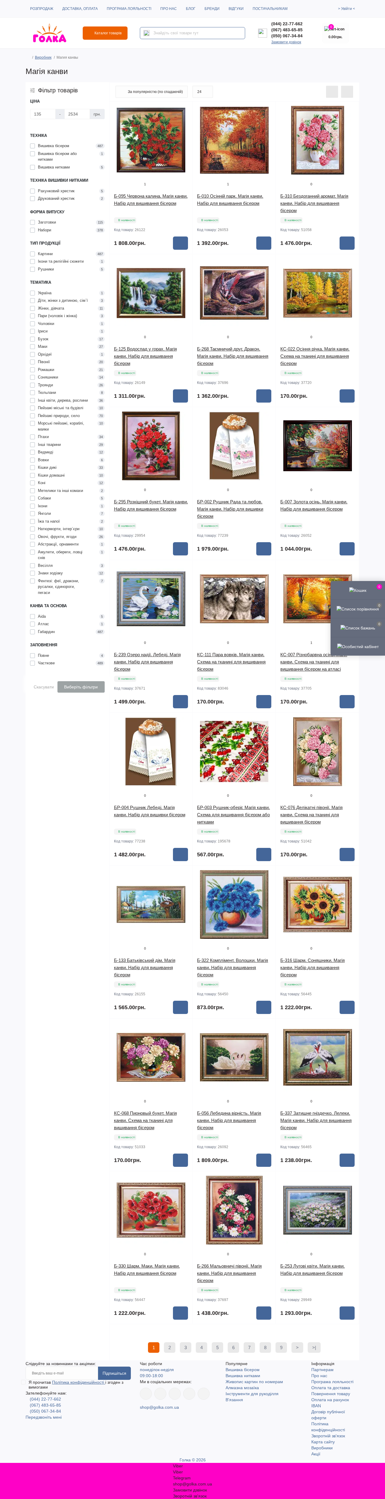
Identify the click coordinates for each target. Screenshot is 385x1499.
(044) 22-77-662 (287, 23)
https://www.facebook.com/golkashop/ (146, 1394)
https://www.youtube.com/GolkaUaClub (175, 1394)
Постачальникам (270, 9)
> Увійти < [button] (346, 9)
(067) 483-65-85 (287, 29)
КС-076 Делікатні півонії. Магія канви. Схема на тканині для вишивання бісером (311, 814)
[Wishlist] (183, 121)
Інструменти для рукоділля (252, 1393)
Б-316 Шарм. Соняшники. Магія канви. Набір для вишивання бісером (312, 967)
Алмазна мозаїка (242, 1387)
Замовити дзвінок (286, 42)
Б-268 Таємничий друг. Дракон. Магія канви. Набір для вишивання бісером (232, 356)
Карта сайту (323, 1441)
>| (314, 1347)
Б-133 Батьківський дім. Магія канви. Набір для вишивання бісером (144, 967)
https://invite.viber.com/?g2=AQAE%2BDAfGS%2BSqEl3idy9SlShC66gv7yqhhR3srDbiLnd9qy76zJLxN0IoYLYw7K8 (189, 1394)
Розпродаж (41, 9)
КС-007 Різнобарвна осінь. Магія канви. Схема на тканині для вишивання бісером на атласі (313, 662)
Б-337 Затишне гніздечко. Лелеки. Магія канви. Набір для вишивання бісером (316, 1120)
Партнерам (322, 1369)
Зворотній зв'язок (328, 1435)
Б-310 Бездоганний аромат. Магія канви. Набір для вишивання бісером (314, 203)
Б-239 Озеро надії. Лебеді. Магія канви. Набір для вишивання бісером (147, 662)
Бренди (212, 9)
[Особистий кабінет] (358, 646)
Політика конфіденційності (78, 1382)
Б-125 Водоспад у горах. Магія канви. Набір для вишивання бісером (145, 356)
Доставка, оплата (80, 9)
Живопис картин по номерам (254, 1381)
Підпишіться (114, 1373)
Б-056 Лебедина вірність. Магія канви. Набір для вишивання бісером (229, 1120)
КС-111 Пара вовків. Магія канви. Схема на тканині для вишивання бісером (231, 662)
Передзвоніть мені (44, 1417)
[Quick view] (183, 110)
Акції (315, 1453)
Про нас (168, 9)
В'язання (234, 1399)
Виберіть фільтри (81, 687)
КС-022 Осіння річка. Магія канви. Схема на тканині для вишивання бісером (315, 356)
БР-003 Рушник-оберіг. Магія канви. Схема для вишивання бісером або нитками (233, 814)
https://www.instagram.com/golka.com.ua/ (160, 1394)
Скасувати (44, 687)
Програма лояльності (129, 9)
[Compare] (183, 133)
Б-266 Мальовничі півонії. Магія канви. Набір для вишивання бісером (229, 1273)
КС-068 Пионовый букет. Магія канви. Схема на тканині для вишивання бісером (145, 1120)
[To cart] (180, 243)
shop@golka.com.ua (159, 1407)
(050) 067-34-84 (287, 35)
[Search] (146, 33)
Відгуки (236, 9)
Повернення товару (330, 1393)
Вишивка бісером (243, 1369)
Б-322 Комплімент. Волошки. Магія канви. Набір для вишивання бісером (232, 967)
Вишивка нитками (243, 1375)
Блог (191, 9)
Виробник (43, 57)
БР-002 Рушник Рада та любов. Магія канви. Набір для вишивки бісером (230, 509)
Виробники (322, 1447)
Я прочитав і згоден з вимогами (76, 1384)
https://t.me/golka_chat (204, 1394)
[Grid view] (347, 92)
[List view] (332, 92)
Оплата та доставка (330, 1387)
